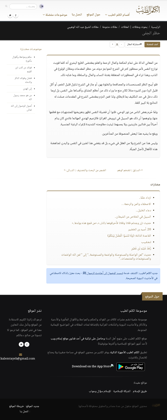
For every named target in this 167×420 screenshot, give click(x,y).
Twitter (10, 15)
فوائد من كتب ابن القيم (23, 70)
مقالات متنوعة (109, 27)
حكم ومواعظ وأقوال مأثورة (22, 59)
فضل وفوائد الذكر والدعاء (23, 80)
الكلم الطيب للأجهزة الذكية (124, 352)
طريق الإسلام (140, 391)
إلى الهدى (27, 89)
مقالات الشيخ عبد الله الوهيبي (83, 27)
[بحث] (6, 6)
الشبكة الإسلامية (121, 391)
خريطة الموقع (16, 406)
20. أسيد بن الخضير (139, 229)
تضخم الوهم (130, 170)
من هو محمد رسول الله (22, 97)
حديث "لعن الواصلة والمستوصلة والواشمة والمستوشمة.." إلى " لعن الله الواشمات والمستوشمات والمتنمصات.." (106, 256)
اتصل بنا (77, 15)
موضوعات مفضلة (56, 15)
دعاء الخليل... (143, 210)
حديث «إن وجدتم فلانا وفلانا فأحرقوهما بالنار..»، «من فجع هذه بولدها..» (111, 223)
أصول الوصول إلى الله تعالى (21, 108)
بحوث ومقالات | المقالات (134, 27)
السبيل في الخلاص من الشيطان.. (133, 217)
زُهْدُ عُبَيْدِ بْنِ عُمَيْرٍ (141, 248)
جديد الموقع (32, 406)
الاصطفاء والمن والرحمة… (136, 204)
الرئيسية (155, 27)
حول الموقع (93, 15)
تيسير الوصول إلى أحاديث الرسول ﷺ (103, 273)
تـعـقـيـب (146, 242)
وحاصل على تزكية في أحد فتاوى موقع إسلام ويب (78, 338)
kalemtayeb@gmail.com (17, 358)
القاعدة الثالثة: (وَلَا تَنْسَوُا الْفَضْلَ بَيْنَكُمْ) (129, 236)
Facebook (15, 15)
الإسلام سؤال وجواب (100, 391)
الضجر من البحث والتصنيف (85, 170)
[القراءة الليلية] (40, 6)
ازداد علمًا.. (145, 197)
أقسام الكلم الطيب (118, 15)
